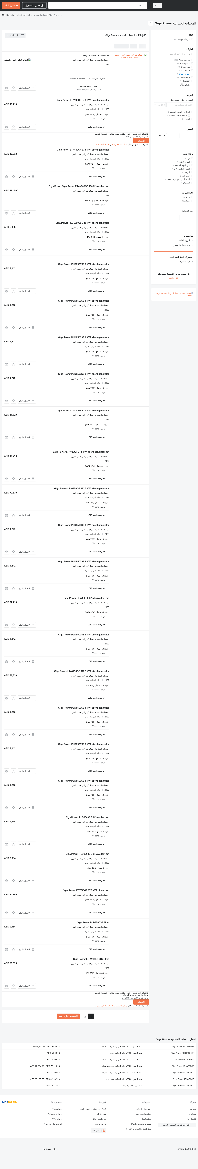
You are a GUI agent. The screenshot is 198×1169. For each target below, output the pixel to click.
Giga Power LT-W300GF (96, 55)
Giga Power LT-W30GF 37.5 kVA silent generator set (81, 452)
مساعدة (192, 1114)
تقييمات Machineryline (141, 1124)
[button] (13, 88)
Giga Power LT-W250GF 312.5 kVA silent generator (81, 488)
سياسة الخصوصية (119, 144)
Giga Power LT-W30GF (183, 1059)
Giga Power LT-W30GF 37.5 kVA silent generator (83, 100)
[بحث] (144, 5)
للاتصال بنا (191, 1119)
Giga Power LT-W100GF (183, 1086)
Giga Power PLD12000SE (182, 1053)
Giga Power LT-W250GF (183, 1066)
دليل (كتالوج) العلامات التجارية (138, 1129)
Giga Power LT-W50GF (183, 1079)
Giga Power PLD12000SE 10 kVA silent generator (82, 223)
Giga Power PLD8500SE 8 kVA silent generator (83, 264)
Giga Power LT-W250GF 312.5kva (91, 959)
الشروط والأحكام (143, 1109)
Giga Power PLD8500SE (183, 1046)
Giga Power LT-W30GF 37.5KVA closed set (86, 890)
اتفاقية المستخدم (103, 144)
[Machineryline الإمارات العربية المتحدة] (180, 5)
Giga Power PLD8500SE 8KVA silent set (87, 817)
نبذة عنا (193, 1109)
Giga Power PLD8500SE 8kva (93, 922)
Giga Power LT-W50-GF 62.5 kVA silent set (86, 598)
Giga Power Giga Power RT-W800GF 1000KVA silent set (79, 186)
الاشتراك (141, 141)
